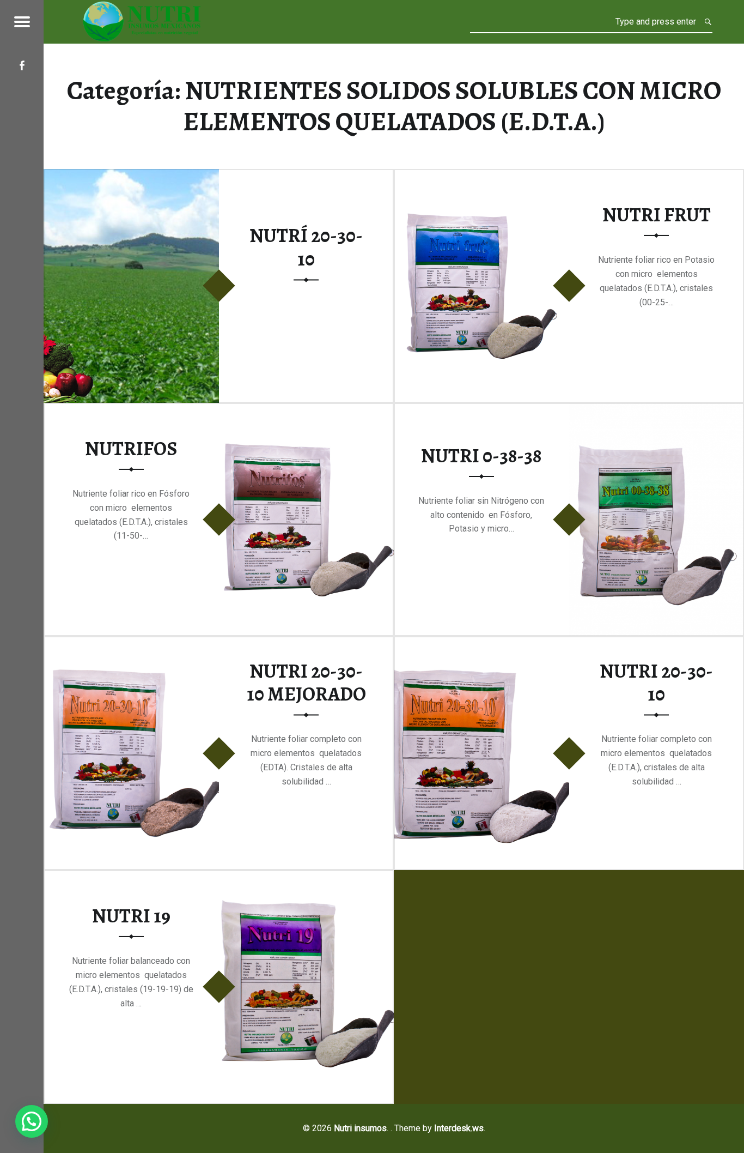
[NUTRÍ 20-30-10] (131, 176)
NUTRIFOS (131, 449)
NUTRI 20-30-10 (656, 683)
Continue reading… (314, 323)
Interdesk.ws (459, 1128)
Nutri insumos (360, 1128)
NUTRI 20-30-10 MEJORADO (306, 683)
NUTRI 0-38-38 (481, 456)
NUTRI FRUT (656, 215)
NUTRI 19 (131, 916)
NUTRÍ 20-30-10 (306, 248)
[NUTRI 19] (306, 877)
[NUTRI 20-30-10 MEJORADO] (131, 643)
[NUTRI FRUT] (481, 176)
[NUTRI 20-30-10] (481, 643)
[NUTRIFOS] (306, 410)
